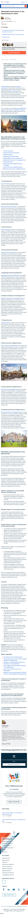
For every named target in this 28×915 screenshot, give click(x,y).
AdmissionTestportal (7, 868)
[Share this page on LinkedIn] (9, 744)
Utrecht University (8, 151)
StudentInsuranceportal (8, 872)
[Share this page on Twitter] (8, 744)
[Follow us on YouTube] (13, 889)
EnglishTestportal (6, 870)
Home (3, 59)
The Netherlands (5, 86)
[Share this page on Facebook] (7, 744)
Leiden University (8, 154)
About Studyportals (7, 841)
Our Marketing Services (8, 847)
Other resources (6, 37)
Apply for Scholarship (14, 801)
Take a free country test (14, 764)
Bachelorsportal (6, 858)
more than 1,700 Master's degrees (16, 110)
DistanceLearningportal (8, 864)
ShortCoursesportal (7, 866)
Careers (4, 850)
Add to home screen (9, 895)
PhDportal (4, 862)
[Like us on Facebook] (3, 889)
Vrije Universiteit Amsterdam (11, 156)
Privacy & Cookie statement (18, 906)
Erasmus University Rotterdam (11, 152)
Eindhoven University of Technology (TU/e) (15, 160)
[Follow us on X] (18, 889)
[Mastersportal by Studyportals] (5, 2)
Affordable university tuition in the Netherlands (13, 34)
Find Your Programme (14, 52)
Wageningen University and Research (13, 158)
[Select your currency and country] (3, 881)
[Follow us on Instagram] (23, 889)
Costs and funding (12, 59)
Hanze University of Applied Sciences (10, 345)
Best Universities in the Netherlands (13, 657)
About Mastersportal (7, 843)
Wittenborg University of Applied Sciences (14, 169)
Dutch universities (14, 91)
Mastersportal (5, 860)
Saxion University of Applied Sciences (13, 167)
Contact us (4, 852)
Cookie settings (9, 906)
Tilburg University (8, 162)
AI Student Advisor (6, 845)
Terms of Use (3, 906)
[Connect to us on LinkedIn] (8, 889)
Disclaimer (25, 906)
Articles (6, 59)
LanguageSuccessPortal (8, 875)
